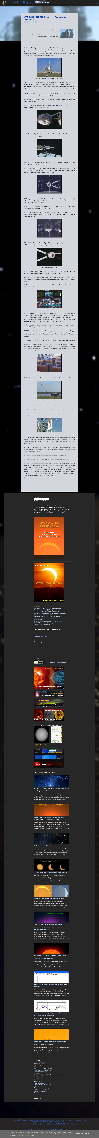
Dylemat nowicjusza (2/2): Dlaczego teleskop (46, 611)
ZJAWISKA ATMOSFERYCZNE (30, 1125)
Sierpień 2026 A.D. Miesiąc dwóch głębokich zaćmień (49, 898)
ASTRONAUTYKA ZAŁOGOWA (59, 1120)
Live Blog (36, 1073)
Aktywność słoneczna (40, 1062)
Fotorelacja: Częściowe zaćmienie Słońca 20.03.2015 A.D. (50, 872)
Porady (36, 1076)
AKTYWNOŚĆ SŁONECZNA (21, 1120)
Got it (87, 1134)
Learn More (79, 1134)
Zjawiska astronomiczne (40, 1091)
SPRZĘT (65, 1123)
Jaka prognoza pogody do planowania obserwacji (47, 616)
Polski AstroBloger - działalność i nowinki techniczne (48, 1075)
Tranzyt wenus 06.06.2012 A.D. (42, 1084)
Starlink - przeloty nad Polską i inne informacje (47, 845)
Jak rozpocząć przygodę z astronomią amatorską (47, 608)
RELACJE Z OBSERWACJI (54, 1123)
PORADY (63, 1121)
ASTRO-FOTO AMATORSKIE (77, 1120)
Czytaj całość (60, 512)
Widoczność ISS (38, 619)
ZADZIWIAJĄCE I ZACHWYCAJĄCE (67, 1125)
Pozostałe (36, 1078)
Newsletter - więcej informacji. (57, 662)
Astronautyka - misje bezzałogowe (43, 1068)
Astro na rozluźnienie (40, 1063)
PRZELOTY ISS (35, 1123)
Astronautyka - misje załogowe (42, 1070)
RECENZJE (43, 1123)
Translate (45, 500)
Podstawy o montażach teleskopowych (44, 618)
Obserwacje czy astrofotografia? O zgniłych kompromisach (50, 613)
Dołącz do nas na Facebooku (42, 624)
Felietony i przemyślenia (40, 1071)
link (67, 459)
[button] (24, 25)
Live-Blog (26, 22)
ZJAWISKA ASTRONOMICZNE (48, 1125)
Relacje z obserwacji (39, 1081)
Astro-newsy (37, 1065)
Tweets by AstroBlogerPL (41, 636)
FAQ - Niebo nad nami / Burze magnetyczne (46, 623)
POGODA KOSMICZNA (53, 1121)
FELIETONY (35, 1121)
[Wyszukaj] (97, 3)
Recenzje (36, 1080)
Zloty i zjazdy (37, 1092)
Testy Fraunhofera (39, 1083)
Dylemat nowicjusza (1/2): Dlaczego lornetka (46, 610)
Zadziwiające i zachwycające (42, 1088)
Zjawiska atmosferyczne (40, 1089)
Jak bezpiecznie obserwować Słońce (44, 614)
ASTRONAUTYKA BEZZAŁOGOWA (39, 1120)
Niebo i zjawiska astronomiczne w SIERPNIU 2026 (48, 621)
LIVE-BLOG (43, 1121)
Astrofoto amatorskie (39, 1067)
